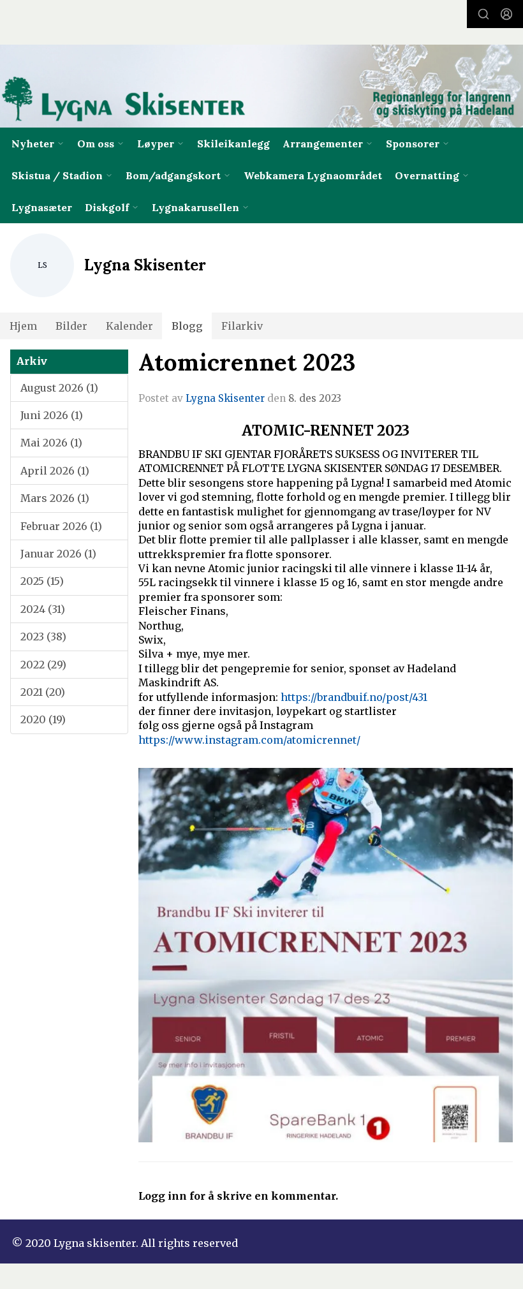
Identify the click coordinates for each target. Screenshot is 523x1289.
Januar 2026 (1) (58, 553)
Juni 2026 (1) (51, 415)
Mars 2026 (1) (54, 498)
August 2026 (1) (59, 387)
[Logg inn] (506, 14)
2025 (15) (42, 581)
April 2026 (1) (54, 470)
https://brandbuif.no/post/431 (354, 697)
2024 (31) (42, 609)
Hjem (23, 326)
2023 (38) (43, 636)
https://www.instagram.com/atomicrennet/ (249, 739)
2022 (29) (43, 664)
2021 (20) (42, 692)
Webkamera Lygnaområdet (313, 175)
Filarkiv (242, 326)
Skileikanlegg (233, 143)
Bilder (71, 326)
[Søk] (483, 14)
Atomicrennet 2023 (246, 362)
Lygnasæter (41, 207)
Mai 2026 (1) (51, 442)
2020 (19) (43, 719)
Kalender (129, 326)
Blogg (187, 326)
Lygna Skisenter (225, 398)
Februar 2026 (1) (61, 526)
